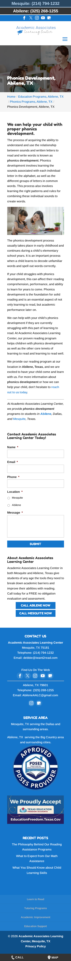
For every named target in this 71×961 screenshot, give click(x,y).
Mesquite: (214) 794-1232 (35, 3)
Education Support (35, 926)
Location (15, 491)
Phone (13, 477)
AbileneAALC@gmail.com (40, 695)
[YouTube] (43, 18)
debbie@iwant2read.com (40, 657)
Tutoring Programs (35, 908)
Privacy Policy (35, 946)
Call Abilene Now (35, 605)
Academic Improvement (35, 917)
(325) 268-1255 (43, 690)
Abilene (16, 504)
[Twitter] (31, 18)
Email (12, 462)
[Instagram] (37, 18)
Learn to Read (35, 899)
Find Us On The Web (35, 670)
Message (15, 512)
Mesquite (19, 418)
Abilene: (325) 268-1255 (35, 11)
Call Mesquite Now (35, 613)
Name (12, 447)
